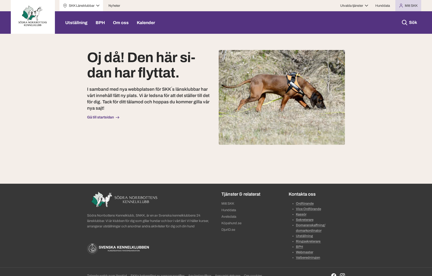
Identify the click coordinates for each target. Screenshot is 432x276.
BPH (100, 22)
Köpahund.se (231, 223)
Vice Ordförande (308, 209)
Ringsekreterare (308, 241)
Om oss (121, 22)
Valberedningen (308, 257)
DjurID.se (228, 229)
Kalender (146, 22)
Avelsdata (228, 216)
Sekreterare (304, 220)
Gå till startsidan (100, 117)
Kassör (301, 214)
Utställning (76, 22)
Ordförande (305, 203)
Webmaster (304, 252)
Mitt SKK (227, 203)
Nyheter (114, 5)
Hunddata (382, 5)
